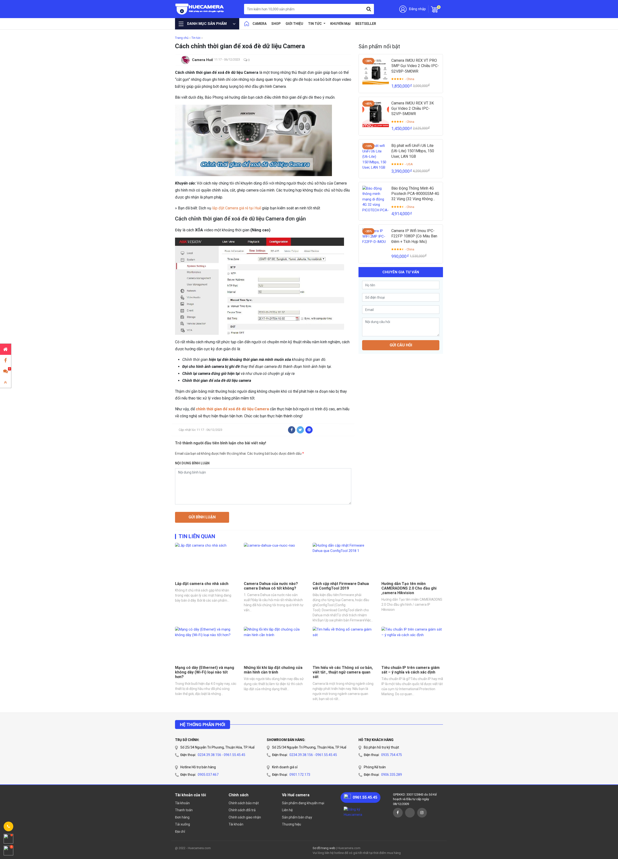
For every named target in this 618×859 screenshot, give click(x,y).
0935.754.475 (391, 755)
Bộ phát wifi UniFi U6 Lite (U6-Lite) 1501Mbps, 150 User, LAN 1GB (412, 151)
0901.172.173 (299, 775)
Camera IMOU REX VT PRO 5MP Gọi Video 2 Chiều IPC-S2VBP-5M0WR (415, 66)
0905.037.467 (208, 775)
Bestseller (365, 24)
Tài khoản (182, 803)
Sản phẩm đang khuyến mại (303, 803)
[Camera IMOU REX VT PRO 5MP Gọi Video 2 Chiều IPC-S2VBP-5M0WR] (375, 71)
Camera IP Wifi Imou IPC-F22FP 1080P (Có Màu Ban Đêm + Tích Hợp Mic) (414, 236)
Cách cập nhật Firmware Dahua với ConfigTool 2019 (341, 586)
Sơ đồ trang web (324, 848)
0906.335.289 (391, 775)
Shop (276, 24)
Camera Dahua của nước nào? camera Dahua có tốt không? (271, 586)
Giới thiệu (294, 24)
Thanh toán (184, 810)
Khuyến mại (340, 24)
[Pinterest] (309, 429)
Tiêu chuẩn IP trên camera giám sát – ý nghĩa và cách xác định (410, 669)
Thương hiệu (291, 824)
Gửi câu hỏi (401, 345)
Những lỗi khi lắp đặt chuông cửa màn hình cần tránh (273, 669)
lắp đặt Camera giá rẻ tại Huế (236, 208)
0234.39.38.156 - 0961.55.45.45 (221, 755)
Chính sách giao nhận (245, 817)
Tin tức (315, 24)
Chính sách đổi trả (242, 810)
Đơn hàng (182, 817)
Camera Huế (202, 60)
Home (246, 23)
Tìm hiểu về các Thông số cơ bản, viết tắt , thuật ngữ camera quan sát (343, 672)
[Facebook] (291, 429)
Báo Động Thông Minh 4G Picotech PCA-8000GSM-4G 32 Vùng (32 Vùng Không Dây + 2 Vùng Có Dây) (415, 194)
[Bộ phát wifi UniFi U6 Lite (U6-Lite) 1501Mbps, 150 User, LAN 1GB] (375, 156)
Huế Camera (200, 9)
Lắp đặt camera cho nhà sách (201, 583)
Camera (260, 24)
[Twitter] (300, 429)
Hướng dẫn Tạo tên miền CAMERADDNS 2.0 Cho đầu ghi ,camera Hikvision (408, 588)
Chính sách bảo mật (244, 803)
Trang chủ (182, 38)
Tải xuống (182, 824)
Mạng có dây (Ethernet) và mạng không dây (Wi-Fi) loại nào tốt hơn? (204, 672)
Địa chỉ (180, 831)
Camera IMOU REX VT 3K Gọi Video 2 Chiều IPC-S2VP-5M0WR (412, 108)
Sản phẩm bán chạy (297, 817)
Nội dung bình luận (192, 463)
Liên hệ (287, 810)
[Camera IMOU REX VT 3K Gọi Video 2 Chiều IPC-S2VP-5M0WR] (375, 114)
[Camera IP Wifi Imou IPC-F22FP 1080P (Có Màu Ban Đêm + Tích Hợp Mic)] (375, 241)
